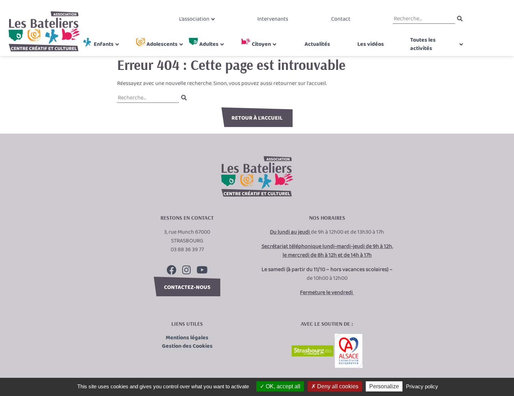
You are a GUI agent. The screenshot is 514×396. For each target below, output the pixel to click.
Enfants (104, 44)
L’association (194, 19)
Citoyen (261, 44)
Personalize (384, 386)
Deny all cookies (337, 386)
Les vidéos (370, 44)
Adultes (209, 44)
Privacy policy (422, 386)
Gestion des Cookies (187, 346)
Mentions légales (187, 338)
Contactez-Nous (187, 287)
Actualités (317, 44)
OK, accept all (282, 386)
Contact (340, 19)
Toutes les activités (423, 44)
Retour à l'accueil (257, 118)
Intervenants (272, 19)
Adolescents (162, 44)
